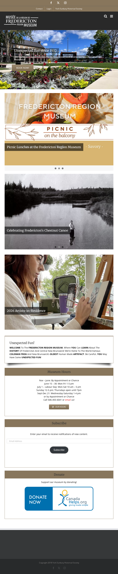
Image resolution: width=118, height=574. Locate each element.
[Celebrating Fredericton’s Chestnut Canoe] (59, 211)
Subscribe (59, 450)
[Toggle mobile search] (105, 16)
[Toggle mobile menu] (111, 16)
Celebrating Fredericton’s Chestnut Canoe (37, 230)
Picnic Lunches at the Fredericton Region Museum (44, 147)
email (68, 399)
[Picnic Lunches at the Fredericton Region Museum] (59, 129)
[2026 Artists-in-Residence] (59, 292)
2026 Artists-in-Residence (26, 311)
